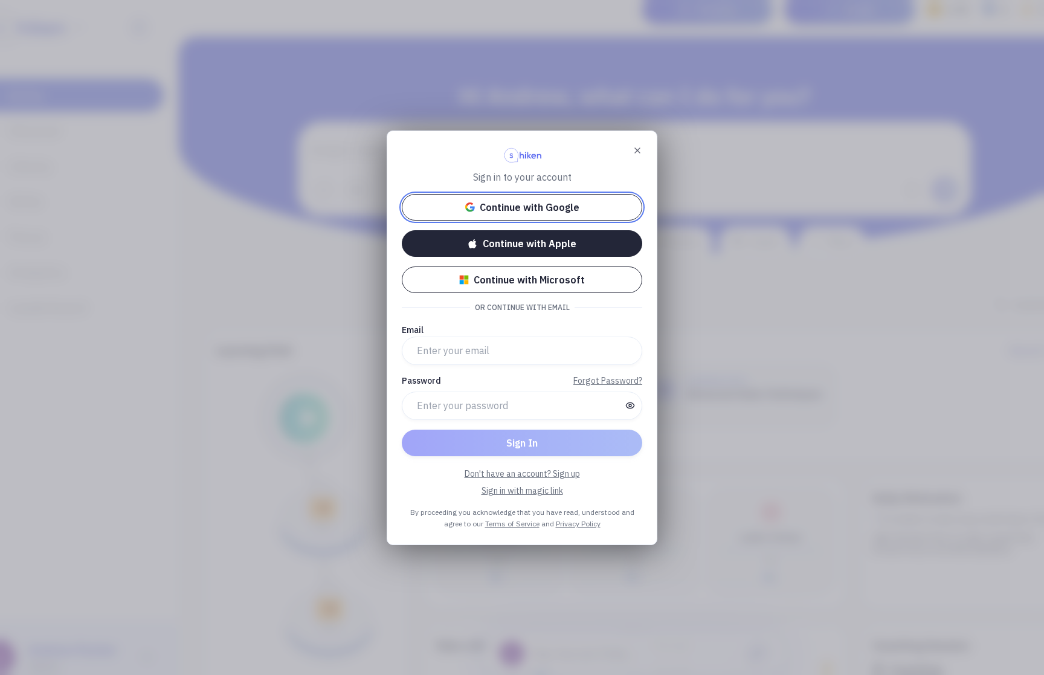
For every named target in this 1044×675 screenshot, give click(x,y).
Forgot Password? (607, 380)
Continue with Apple (529, 243)
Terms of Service (512, 523)
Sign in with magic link (522, 490)
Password (421, 380)
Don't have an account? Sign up (522, 473)
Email (413, 330)
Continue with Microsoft (529, 280)
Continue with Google (529, 207)
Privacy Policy (578, 523)
